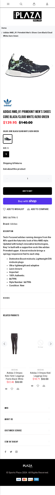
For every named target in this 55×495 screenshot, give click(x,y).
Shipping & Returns (12, 163)
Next (52, 65)
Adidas (13, 224)
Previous (3, 65)
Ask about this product (14, 169)
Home (4, 28)
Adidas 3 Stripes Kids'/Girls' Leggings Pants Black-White (14, 376)
